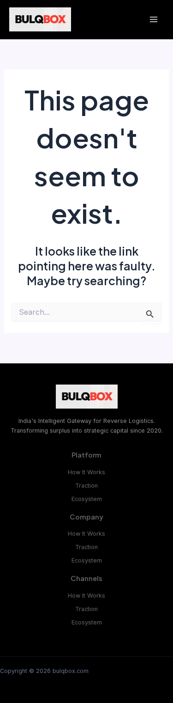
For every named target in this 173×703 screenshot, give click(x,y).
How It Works (86, 472)
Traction (86, 485)
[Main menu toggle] (153, 19)
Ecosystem (87, 498)
